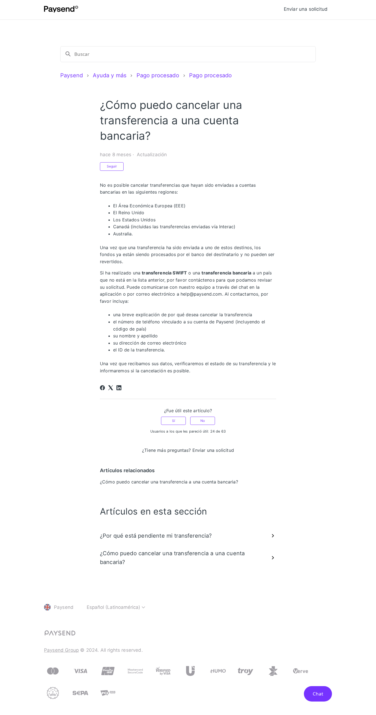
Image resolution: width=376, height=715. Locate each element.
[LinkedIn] (118, 387)
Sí (173, 421)
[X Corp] (110, 387)
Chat (318, 694)
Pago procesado (158, 75)
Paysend (71, 75)
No (202, 421)
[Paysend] (61, 10)
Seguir (112, 166)
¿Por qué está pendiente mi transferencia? (156, 535)
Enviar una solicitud (306, 9)
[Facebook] (102, 387)
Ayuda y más (109, 75)
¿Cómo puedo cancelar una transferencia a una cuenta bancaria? (169, 482)
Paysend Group (61, 650)
